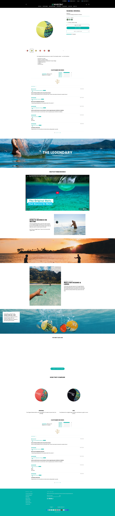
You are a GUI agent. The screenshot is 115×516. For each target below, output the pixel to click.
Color (69, 17)
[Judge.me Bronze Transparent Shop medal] (57, 81)
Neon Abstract (72, 20)
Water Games (45, 6)
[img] (33, 89)
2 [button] (56, 132)
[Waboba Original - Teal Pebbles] (33, 358)
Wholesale (27, 496)
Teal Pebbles (70, 20)
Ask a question (78, 31)
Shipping (72, 14)
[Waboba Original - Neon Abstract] (34, 358)
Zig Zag (67, 20)
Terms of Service (28, 502)
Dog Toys (70, 6)
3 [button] (57, 132)
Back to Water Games (58, 368)
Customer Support (29, 495)
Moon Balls (59, 6)
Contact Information (29, 493)
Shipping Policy (28, 499)
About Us (75, 6)
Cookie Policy (28, 504)
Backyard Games (52, 6)
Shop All (39, 6)
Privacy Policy (28, 501)
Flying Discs (64, 6)
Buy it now (78, 27)
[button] (68, 34)
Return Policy (28, 498)
